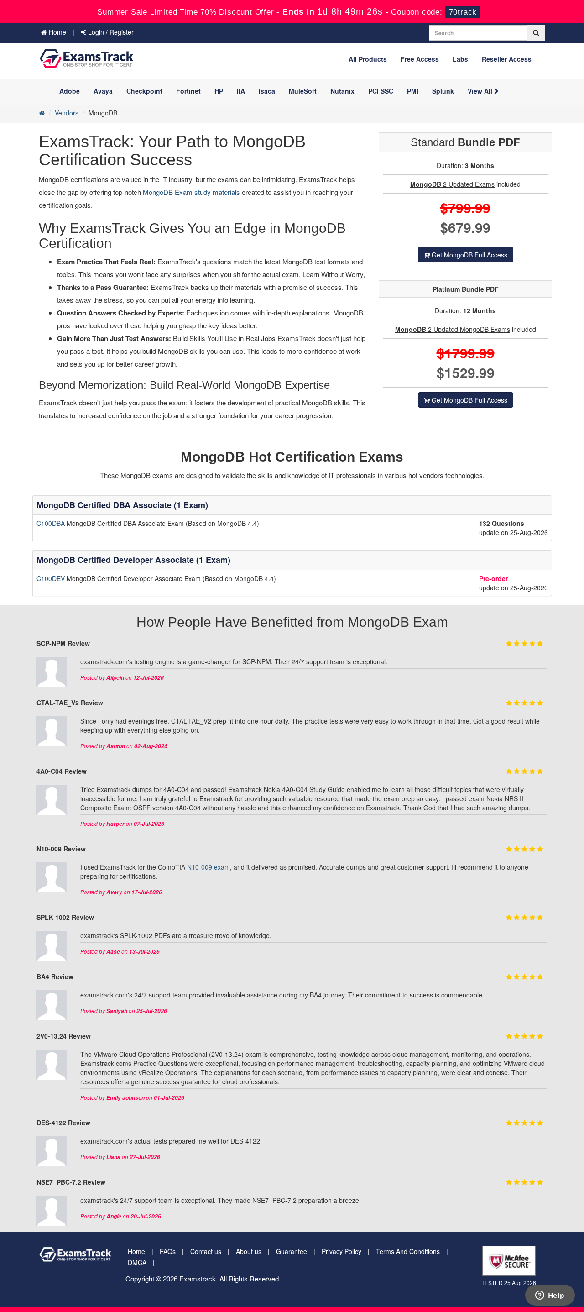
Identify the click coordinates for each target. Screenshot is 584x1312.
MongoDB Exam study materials (192, 192)
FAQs (168, 1251)
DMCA (137, 1262)
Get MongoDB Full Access (468, 254)
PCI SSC (380, 90)
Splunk (443, 90)
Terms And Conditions (408, 1251)
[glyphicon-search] (536, 33)
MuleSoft (303, 90)
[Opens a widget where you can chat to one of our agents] (550, 1296)
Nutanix (342, 90)
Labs (460, 58)
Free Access (420, 58)
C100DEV (51, 578)
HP (218, 90)
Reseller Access (507, 58)
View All (481, 90)
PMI (412, 90)
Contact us (205, 1251)
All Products (368, 58)
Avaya (103, 90)
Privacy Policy (341, 1251)
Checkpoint (144, 90)
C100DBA (51, 523)
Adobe (69, 90)
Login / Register (110, 32)
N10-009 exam (208, 866)
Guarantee (291, 1251)
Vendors (66, 112)
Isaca (267, 90)
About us (248, 1251)
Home (56, 32)
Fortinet (188, 90)
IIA (241, 90)
